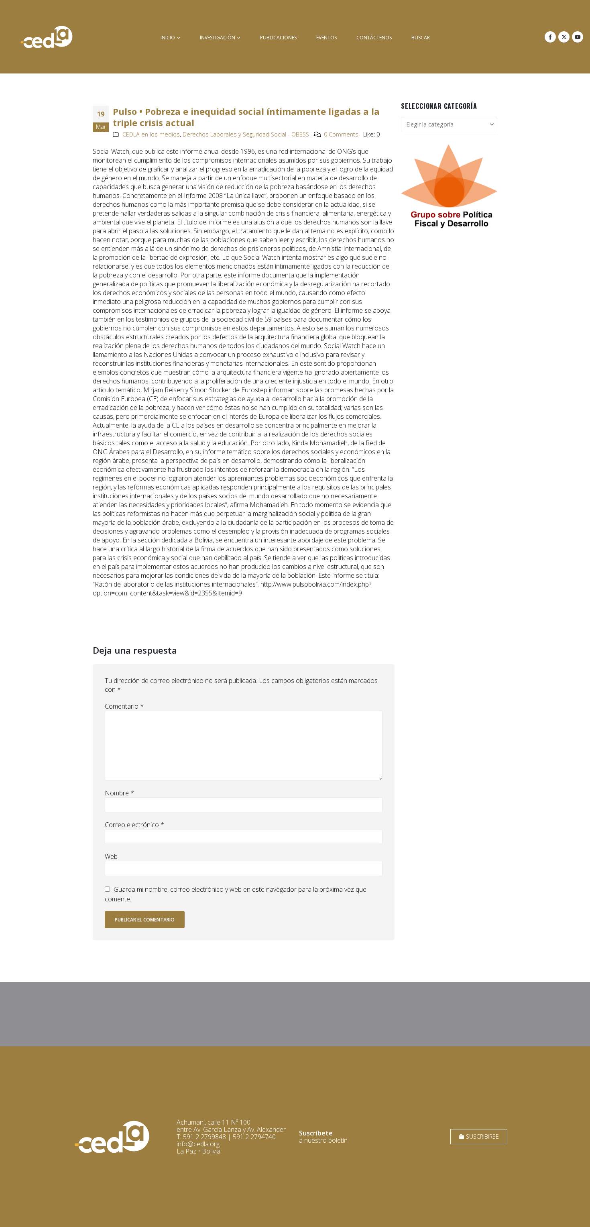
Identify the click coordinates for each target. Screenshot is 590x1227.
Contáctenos (374, 37)
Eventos (326, 37)
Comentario (124, 706)
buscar (420, 37)
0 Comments (341, 134)
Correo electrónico (134, 824)
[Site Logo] (46, 37)
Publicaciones (278, 37)
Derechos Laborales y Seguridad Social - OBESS (246, 134)
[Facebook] (550, 37)
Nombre (119, 793)
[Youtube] (577, 37)
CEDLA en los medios (151, 134)
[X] (564, 37)
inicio (168, 37)
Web (111, 856)
